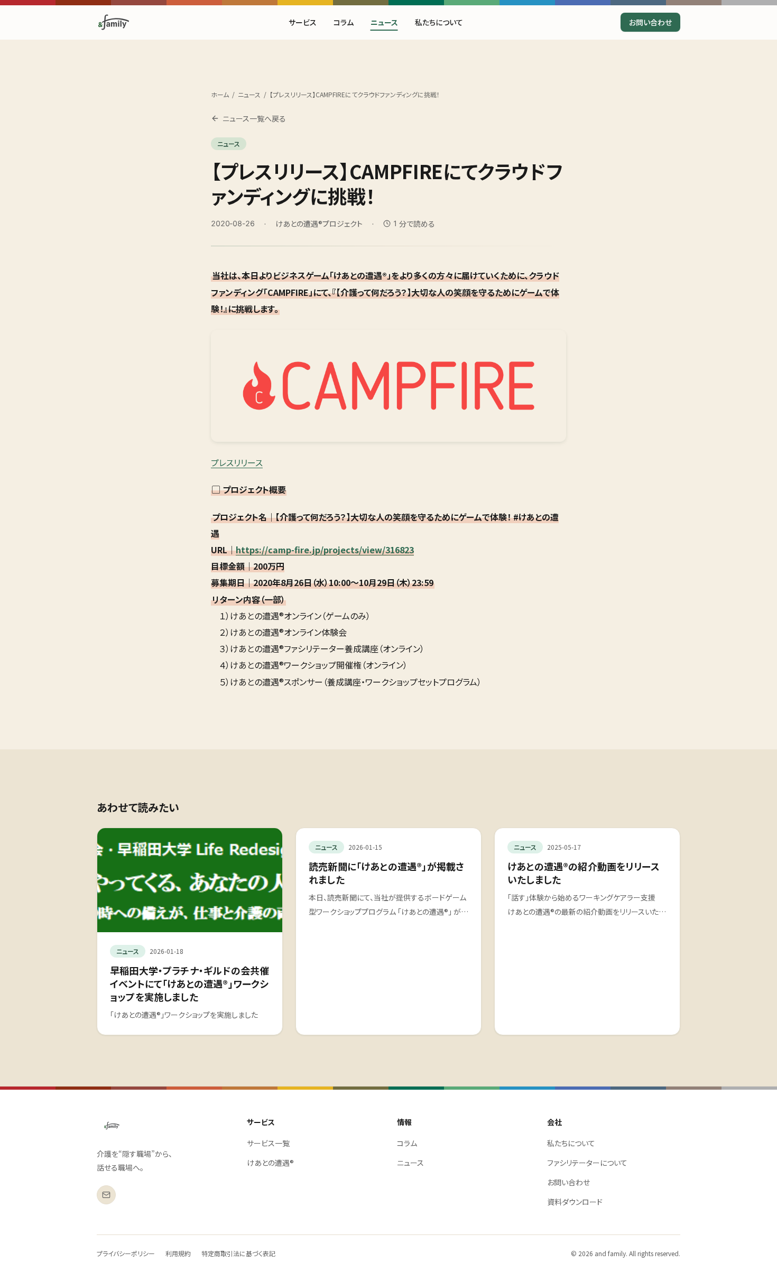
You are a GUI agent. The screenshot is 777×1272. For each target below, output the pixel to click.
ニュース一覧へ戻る (254, 118)
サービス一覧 (268, 1143)
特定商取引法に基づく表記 (238, 1253)
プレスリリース (237, 462)
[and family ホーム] (112, 1125)
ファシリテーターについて (587, 1162)
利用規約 (178, 1253)
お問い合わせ (650, 22)
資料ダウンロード (575, 1201)
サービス (303, 22)
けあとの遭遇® (270, 1162)
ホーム (220, 94)
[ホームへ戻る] (114, 22)
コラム (344, 22)
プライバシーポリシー (126, 1253)
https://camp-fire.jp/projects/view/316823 (325, 549)
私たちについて (439, 22)
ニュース (384, 22)
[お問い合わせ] (106, 1194)
